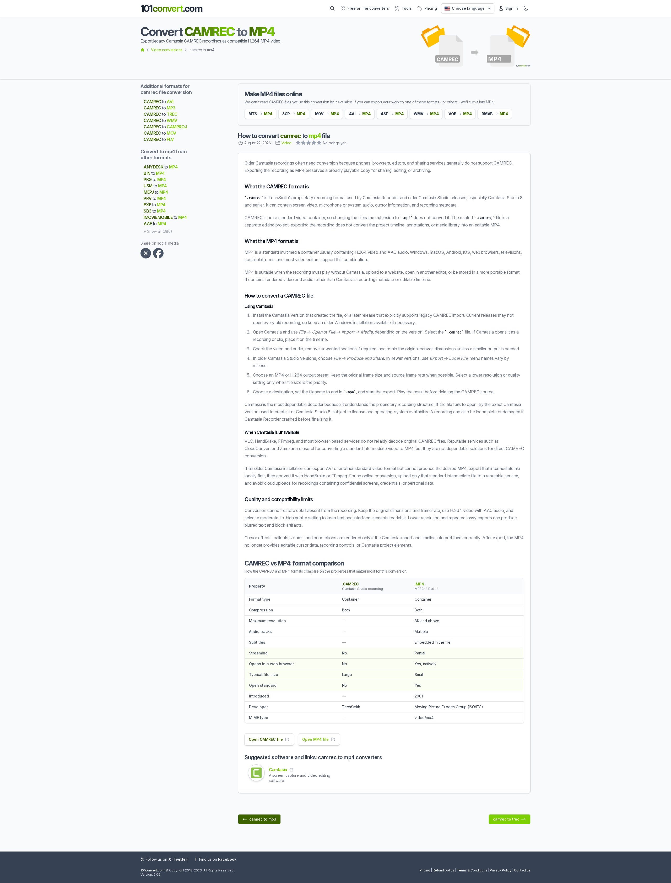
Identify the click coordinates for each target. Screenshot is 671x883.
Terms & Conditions (472, 870)
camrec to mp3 (262, 819)
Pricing (425, 870)
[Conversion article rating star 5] (319, 143)
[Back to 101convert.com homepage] (142, 50)
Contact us (522, 870)
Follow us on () (167, 859)
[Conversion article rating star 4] (314, 143)
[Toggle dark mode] (526, 8)
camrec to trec (506, 819)
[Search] (332, 8)
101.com (171, 8)
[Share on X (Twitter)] (146, 253)
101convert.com (152, 870)
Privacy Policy (500, 870)
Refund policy (443, 870)
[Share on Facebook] (159, 253)
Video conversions (166, 49)
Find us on (217, 859)
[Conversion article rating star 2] (303, 143)
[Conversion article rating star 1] (298, 143)
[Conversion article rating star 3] (308, 143)
